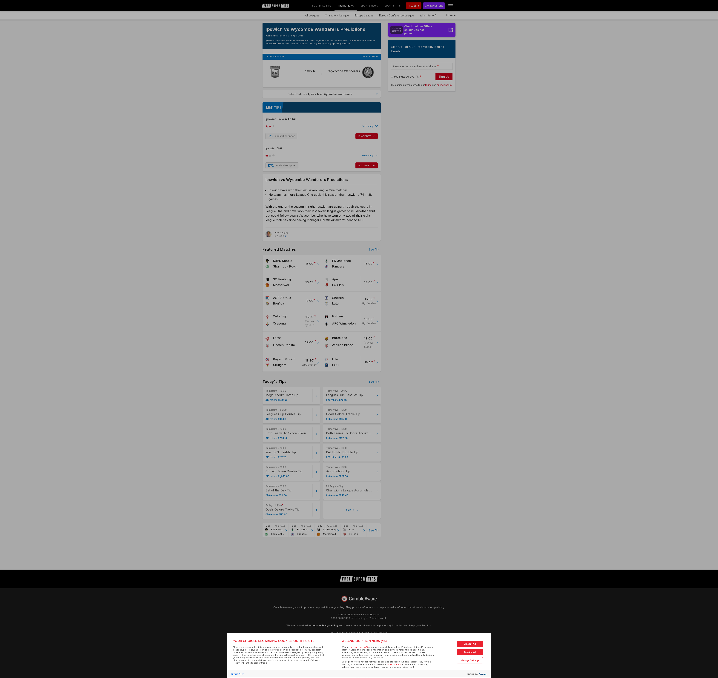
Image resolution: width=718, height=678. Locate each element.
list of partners (394, 664)
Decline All (470, 652)
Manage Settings (470, 660)
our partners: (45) (359, 647)
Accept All (470, 643)
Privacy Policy (237, 674)
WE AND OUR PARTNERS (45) (364, 641)
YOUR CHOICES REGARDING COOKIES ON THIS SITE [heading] (273, 641)
